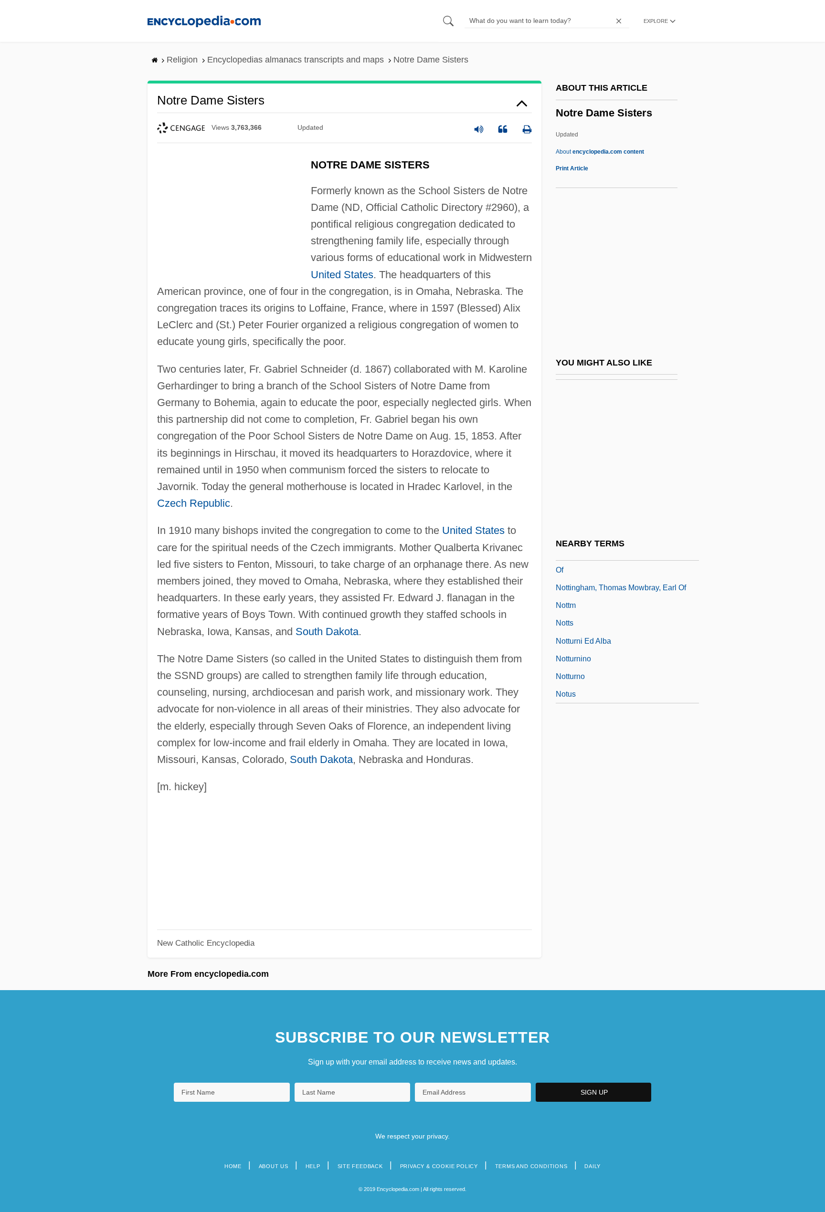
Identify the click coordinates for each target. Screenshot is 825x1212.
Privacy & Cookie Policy (439, 1166)
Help (313, 1166)
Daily (592, 1166)
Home (233, 1166)
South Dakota (327, 631)
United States (342, 275)
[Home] (204, 21)
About (600, 151)
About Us (273, 1166)
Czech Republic (193, 503)
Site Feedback (360, 1166)
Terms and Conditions (531, 1166)
